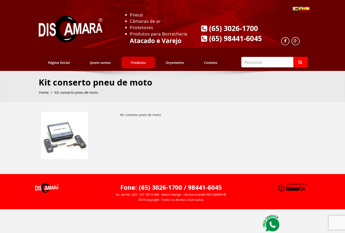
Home (44, 92)
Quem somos (100, 62)
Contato (210, 62)
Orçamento (175, 62)
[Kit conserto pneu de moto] (64, 135)
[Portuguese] (295, 9)
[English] (301, 9)
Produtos (138, 62)
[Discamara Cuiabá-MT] (71, 28)
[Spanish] (306, 9)
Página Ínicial (59, 62)
